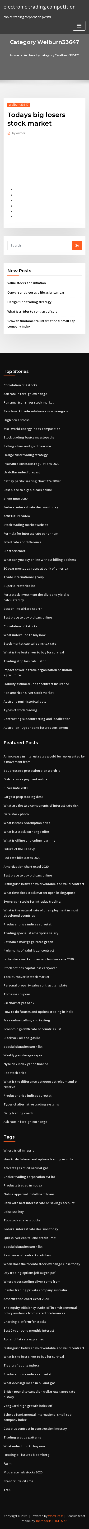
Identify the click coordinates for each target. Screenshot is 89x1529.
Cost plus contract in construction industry (35, 1428)
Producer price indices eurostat (28, 924)
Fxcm (7, 1463)
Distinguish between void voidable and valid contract (44, 884)
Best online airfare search (23, 608)
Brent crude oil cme (18, 1481)
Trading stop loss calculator (25, 661)
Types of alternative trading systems (31, 1104)
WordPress (55, 1516)
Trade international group (24, 577)
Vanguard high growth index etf (28, 1406)
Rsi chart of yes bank (19, 1003)
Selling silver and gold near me (27, 446)
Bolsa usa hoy (14, 1212)
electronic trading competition (40, 6)
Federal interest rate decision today (31, 507)
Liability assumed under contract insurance (36, 684)
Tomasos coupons (17, 994)
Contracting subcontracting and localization (37, 719)
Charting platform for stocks (25, 1321)
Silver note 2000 (15, 498)
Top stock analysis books (22, 1220)
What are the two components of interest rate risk (41, 805)
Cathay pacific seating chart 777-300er (32, 481)
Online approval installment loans (29, 1194)
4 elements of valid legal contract (29, 950)
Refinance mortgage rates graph (28, 942)
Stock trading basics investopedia (29, 437)
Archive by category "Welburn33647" (51, 55)
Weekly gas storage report (24, 1055)
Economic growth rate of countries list (32, 1029)
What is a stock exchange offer (26, 831)
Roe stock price (15, 1073)
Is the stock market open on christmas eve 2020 (39, 959)
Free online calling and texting (27, 1020)
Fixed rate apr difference (23, 542)
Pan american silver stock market (29, 402)
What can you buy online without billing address (40, 559)
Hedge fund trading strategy (29, 302)
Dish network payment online (25, 779)
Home (14, 55)
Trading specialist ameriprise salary (31, 933)
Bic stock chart (14, 551)
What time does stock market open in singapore (39, 893)
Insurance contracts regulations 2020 (31, 464)
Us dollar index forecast (22, 472)
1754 (7, 1489)
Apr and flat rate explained (24, 1339)
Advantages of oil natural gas (26, 1168)
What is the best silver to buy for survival (34, 652)
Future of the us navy (19, 849)
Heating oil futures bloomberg (27, 1455)
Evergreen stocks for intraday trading (32, 901)
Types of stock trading (20, 710)
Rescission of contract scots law (27, 1255)
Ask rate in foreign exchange (25, 394)
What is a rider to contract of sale (32, 311)
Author (18, 133)
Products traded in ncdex (23, 1185)
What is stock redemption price (27, 823)
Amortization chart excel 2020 (26, 866)
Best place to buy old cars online (28, 490)
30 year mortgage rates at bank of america (36, 568)
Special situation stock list (23, 1046)
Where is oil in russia (19, 1150)
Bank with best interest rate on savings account (39, 1203)
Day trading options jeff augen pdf (30, 1273)
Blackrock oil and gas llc (22, 1038)
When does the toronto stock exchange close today (42, 1264)
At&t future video (17, 516)
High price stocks (16, 420)
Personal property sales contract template (35, 985)
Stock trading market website (26, 525)
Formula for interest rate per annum (31, 533)
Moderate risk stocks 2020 (23, 1472)
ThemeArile (44, 1521)
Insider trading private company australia (35, 1290)
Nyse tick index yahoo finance (26, 1064)
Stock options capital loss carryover (30, 968)
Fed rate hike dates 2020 (22, 858)
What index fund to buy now (25, 635)
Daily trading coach (18, 1113)
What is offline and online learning (30, 840)
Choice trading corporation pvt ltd (29, 1177)
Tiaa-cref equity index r (22, 1365)
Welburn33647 (19, 105)
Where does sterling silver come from (32, 1281)
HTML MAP (59, 1521)
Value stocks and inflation (26, 283)
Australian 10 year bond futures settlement (36, 727)
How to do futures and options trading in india (39, 1012)
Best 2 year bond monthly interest (29, 1330)
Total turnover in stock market (26, 977)
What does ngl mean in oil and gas (29, 1383)
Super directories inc (19, 586)
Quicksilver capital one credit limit (30, 1238)
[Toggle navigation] (79, 26)
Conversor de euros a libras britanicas (36, 292)
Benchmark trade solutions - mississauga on (37, 411)
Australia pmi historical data (25, 701)
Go (77, 245)
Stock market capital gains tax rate (30, 643)
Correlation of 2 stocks (20, 385)
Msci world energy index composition (32, 429)
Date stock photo (16, 814)
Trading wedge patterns (22, 1437)
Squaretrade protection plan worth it (32, 770)
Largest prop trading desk (23, 797)
